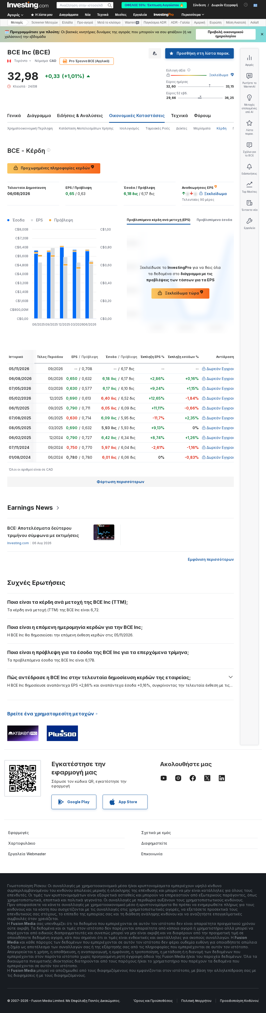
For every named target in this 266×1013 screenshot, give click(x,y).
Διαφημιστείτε (154, 843)
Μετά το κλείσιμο (109, 22)
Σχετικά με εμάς (156, 832)
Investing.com (18, 543)
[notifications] (246, 4)
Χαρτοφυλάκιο (21, 843)
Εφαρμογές (18, 832)
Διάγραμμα (39, 115)
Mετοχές (17, 22)
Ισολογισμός (129, 128)
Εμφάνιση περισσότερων (211, 559)
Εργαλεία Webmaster (27, 854)
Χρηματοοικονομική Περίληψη (30, 128)
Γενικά (14, 115)
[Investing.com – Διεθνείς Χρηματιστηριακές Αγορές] (27, 5)
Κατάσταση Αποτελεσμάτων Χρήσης (86, 128)
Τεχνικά (179, 115)
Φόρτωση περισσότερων (120, 481)
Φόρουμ (202, 115)
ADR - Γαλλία (180, 22)
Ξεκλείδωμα (218, 75)
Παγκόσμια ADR (155, 22)
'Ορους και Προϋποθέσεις (153, 1001)
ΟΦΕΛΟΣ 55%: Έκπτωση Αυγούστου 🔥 (154, 5)
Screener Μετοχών (44, 22)
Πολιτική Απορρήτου (196, 1001)
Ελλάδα (67, 22)
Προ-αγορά (85, 22)
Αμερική (199, 22)
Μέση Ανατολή (236, 22)
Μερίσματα (202, 128)
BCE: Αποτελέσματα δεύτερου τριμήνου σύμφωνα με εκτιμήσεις (43, 532)
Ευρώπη (216, 22)
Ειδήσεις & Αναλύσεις (80, 115)
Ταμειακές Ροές (157, 128)
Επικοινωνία (152, 854)
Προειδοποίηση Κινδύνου (239, 1001)
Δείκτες (181, 128)
